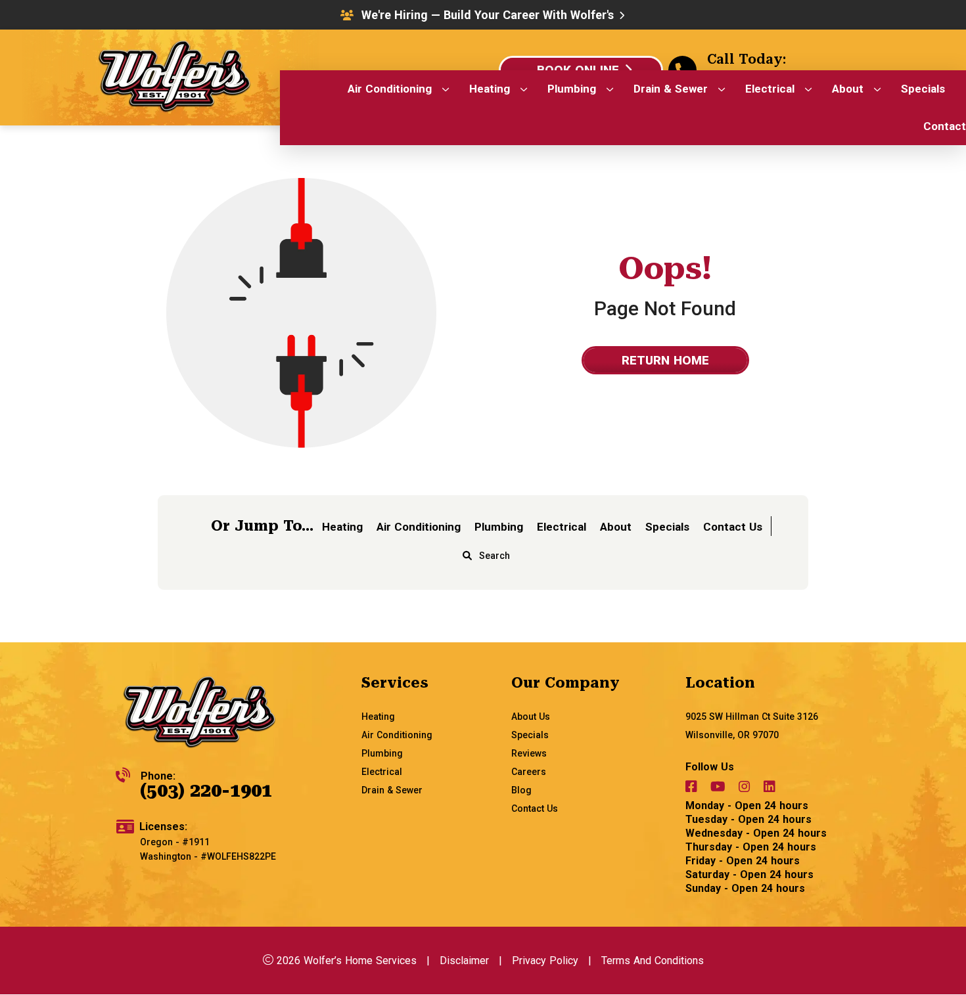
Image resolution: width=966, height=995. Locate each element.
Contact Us (732, 526)
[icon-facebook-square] (692, 789)
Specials (667, 526)
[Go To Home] (199, 713)
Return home (665, 360)
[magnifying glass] (467, 555)
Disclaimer (464, 960)
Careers (528, 771)
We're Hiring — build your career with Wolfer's (487, 15)
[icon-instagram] (746, 789)
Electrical (561, 526)
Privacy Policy (545, 960)
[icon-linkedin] (771, 789)
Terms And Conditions (652, 960)
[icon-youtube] (719, 789)
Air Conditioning (419, 526)
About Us (530, 716)
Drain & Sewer (392, 790)
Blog (521, 790)
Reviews (529, 753)
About (616, 526)
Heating (342, 526)
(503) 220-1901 (206, 790)
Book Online (578, 69)
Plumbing (498, 526)
